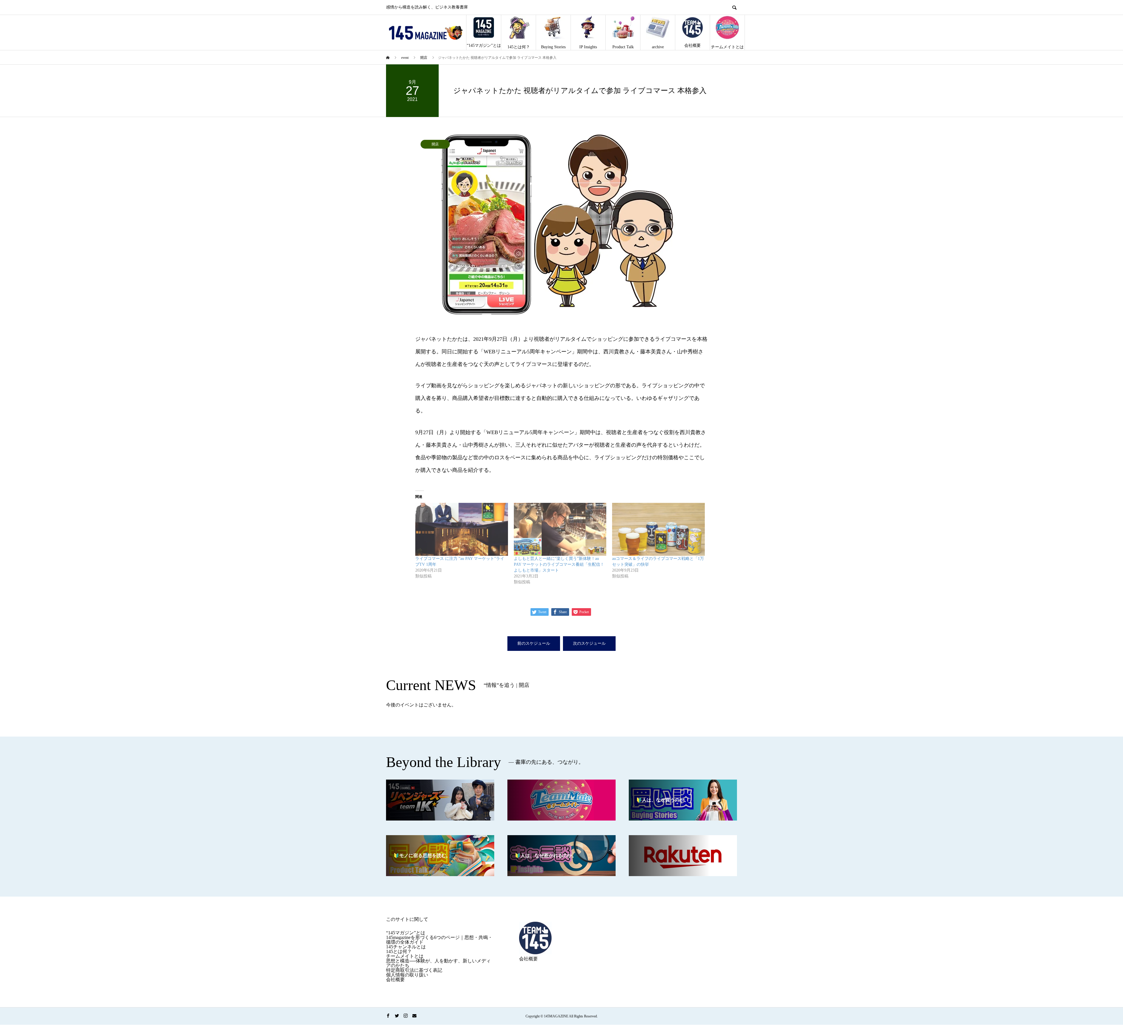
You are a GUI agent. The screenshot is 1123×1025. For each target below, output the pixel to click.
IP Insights (588, 47)
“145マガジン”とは (484, 45)
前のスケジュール (533, 643)
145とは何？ (518, 47)
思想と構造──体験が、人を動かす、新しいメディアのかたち (438, 963)
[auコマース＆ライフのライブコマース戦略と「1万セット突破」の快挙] (658, 529)
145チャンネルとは (406, 946)
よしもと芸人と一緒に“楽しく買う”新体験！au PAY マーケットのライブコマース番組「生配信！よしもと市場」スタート (559, 564)
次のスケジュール (589, 643)
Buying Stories (553, 47)
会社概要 (692, 45)
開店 (435, 144)
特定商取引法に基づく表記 (414, 970)
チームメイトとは (727, 47)
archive (658, 47)
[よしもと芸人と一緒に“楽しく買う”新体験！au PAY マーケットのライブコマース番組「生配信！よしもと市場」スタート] (560, 529)
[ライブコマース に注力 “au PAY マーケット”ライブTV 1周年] (461, 529)
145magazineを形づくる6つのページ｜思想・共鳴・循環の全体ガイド (439, 940)
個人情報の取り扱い (407, 974)
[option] (561, 224)
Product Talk (623, 47)
